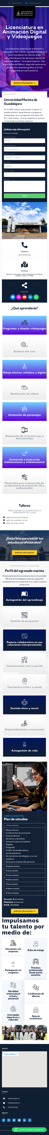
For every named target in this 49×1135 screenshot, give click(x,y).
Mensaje (6, 179)
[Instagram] (18, 297)
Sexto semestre (12, 884)
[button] (24, 825)
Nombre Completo (10, 137)
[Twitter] (14, 1120)
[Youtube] (24, 297)
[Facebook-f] (3, 1120)
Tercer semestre (12, 871)
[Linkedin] (30, 297)
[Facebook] (12, 297)
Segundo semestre (13, 866)
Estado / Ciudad (9, 171)
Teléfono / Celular (9, 154)
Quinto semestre (13, 880)
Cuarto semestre (13, 875)
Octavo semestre (13, 893)
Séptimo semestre (13, 888)
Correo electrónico (9, 145)
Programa (7, 162)
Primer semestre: (13, 825)
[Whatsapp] (36, 297)
